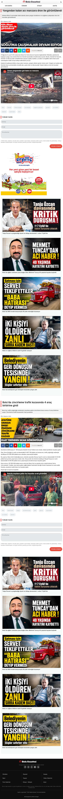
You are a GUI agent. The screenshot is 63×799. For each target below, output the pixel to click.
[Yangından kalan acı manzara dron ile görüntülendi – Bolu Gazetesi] (31, 1)
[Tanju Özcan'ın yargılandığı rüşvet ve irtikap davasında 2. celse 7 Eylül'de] (31, 215)
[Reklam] (24, 195)
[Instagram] (28, 767)
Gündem (24, 5)
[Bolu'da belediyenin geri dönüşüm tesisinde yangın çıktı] (31, 371)
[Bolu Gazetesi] (31, 762)
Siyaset (39, 5)
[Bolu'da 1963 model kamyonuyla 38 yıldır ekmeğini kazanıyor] (31, 293)
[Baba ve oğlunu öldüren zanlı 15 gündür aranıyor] (31, 332)
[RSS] (38, 767)
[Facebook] (25, 767)
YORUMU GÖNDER (56, 146)
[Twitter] (31, 767)
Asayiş (55, 5)
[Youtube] (34, 767)
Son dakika (8, 5)
